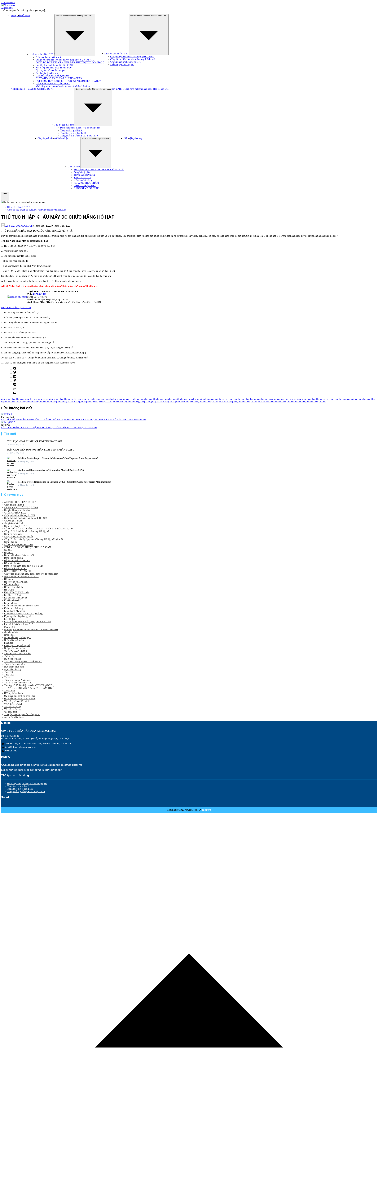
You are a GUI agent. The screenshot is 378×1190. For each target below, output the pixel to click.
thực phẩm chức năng (14, 666)
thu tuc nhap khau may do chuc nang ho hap (25, 401)
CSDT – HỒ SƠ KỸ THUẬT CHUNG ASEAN (59, 78)
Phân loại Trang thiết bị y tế (48, 57)
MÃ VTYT (9, 627)
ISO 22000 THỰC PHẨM (86, 183)
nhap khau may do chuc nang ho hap (328, 399)
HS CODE (124, 89)
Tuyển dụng (136, 138)
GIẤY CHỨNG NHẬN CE (17, 571)
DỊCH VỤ (9, 552)
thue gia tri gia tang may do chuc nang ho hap (155, 401)
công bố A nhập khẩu (14, 523)
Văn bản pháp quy (12, 709)
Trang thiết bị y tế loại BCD (73, 133)
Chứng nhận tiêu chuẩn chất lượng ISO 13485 (132, 56)
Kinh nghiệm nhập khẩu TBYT (144, 89)
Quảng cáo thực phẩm (14, 648)
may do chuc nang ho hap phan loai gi (202, 399)
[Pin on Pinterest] (15, 381)
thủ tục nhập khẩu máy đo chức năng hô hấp (66, 401)
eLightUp (206, 810)
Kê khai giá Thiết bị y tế (47, 73)
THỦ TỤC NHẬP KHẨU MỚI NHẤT (23, 661)
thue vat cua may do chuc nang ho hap (276, 401)
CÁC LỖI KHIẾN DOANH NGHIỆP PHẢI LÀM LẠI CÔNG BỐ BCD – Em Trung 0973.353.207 (49, 427)
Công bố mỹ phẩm (82, 172)
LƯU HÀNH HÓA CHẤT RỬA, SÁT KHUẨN (27, 621)
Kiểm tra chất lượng (83, 180)
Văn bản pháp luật (12, 706)
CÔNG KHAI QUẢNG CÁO (18, 544)
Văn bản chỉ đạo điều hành (16, 701)
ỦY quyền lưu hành (13, 693)
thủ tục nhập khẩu (12, 658)
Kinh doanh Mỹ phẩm (14, 611)
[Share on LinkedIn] (15, 377)
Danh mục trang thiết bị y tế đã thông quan (80, 127)
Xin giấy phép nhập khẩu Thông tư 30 (53, 67)
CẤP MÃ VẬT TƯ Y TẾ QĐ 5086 (52, 75)
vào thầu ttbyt (10, 712)
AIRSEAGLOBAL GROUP (18, 226)
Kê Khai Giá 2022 (12, 595)
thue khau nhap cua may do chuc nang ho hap (197, 401)
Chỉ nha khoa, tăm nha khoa (17, 510)
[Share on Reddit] (15, 390)
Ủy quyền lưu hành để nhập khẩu (19, 698)
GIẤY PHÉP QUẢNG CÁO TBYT (53, 83)
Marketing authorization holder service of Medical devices (63, 86)
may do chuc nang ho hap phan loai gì (238, 399)
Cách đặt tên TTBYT (14, 504)
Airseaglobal (7, 7)
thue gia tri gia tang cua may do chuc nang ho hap (110, 401)
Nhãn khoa (9, 635)
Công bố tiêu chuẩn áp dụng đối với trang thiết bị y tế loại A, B (65, 59)
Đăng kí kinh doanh (13, 558)
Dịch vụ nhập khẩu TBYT (42, 54)
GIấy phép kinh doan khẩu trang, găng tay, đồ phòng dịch (31, 574)
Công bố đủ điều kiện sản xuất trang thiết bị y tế (132, 59)
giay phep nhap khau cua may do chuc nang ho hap (25, 399)
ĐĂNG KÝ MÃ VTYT (15, 568)
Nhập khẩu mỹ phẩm (14, 640)
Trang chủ (15, 15)
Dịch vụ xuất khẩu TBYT (116, 53)
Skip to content (8, 2)
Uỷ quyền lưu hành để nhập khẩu (19, 696)
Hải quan (8, 579)
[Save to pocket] (15, 385)
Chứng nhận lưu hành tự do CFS (125, 62)
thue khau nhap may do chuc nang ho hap (238, 401)
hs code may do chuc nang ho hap (145, 399)
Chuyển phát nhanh (47, 138)
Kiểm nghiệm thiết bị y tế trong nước (21, 605)
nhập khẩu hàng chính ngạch (17, 637)
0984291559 (11, 750)
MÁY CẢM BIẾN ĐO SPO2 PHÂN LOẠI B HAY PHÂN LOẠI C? (41, 449)
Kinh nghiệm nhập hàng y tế (17, 616)
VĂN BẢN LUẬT (13, 704)
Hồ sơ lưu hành (11, 584)
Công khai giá (10, 542)
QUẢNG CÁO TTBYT (15, 651)
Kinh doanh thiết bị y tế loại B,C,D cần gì (23, 613)
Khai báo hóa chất (82, 177)
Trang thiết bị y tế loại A (71, 130)
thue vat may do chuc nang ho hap (310, 401)
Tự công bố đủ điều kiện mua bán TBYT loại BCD (28, 685)
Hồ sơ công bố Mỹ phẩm (15, 581)
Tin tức (7, 677)
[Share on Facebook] (15, 369)
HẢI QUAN (48, 89)
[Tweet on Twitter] (15, 373)
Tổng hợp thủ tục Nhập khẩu (17, 680)
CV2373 (8, 550)
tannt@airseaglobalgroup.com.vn (20, 747)
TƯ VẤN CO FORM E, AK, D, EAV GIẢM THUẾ (99, 169)
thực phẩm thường (12, 669)
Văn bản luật (62, 138)
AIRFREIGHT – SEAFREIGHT (26, 89)
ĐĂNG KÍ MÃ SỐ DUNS (86, 188)
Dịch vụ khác (74, 166)
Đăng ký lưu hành (12, 563)
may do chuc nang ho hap (173, 399)
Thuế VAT (164, 89)
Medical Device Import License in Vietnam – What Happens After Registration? (58, 458)
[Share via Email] (15, 394)
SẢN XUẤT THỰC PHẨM (17, 653)
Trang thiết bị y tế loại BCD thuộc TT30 (79, 135)
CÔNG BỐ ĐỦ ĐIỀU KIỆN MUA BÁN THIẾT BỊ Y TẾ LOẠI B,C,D (70, 62)
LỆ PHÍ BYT (10, 619)
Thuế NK (8, 672)
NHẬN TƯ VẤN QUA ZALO (16, 307)
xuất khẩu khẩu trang (14, 717)
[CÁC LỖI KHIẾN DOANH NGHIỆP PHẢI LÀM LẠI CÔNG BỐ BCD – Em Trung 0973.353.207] (8, 422)
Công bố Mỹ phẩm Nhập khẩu (18, 536)
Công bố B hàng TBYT (18, 207)
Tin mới (115, 89)
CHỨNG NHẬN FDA (85, 185)
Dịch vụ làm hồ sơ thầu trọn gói (50, 70)
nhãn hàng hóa (11, 632)
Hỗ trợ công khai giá (13, 587)
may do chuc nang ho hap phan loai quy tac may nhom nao (283, 399)
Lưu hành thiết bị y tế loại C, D (18, 624)
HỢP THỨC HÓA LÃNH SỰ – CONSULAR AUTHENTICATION (68, 81)
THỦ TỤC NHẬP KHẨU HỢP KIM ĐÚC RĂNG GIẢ (34, 441)
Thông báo (9, 656)
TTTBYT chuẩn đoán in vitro (18, 682)
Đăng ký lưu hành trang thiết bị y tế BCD (55, 65)
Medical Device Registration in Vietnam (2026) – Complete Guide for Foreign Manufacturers (64, 482)
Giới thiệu (25, 15)
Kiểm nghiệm (10, 603)
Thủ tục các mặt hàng (64, 124)
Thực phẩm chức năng (84, 175)
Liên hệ (127, 138)
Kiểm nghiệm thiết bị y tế (122, 64)
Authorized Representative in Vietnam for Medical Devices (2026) (51, 470)
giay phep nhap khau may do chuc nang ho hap (71, 399)
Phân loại (8, 643)
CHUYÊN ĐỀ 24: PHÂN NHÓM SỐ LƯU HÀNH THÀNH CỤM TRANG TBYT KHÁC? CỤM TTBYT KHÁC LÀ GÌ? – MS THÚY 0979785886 (73, 419)
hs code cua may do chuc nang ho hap (111, 399)
